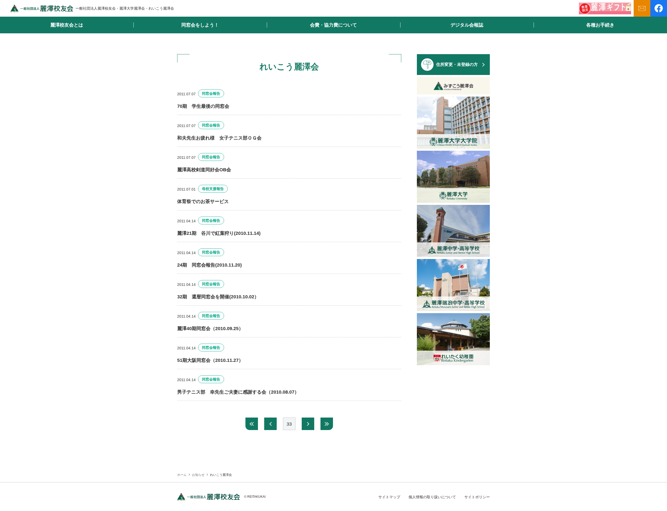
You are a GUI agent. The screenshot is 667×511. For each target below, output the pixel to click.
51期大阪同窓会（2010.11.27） (210, 360)
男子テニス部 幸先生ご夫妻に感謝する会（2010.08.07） (238, 392)
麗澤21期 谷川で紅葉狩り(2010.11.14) (219, 233)
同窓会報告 (211, 93)
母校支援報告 (213, 189)
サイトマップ (389, 497)
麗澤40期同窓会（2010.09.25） (210, 328)
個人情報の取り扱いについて (432, 497)
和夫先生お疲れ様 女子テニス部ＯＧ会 (219, 138)
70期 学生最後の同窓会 (203, 106)
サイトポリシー (477, 497)
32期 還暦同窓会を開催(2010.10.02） (218, 296)
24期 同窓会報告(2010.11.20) (209, 265)
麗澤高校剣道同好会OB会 (204, 169)
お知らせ (198, 475)
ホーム (182, 475)
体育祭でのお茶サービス (203, 201)
